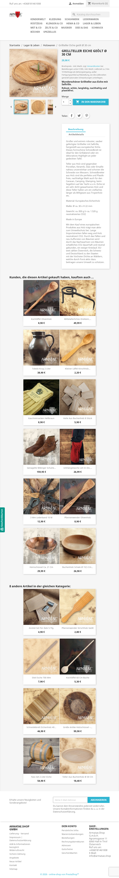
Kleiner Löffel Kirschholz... (77, 368)
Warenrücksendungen (72, 834)
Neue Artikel (15, 861)
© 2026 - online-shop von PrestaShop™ (59, 874)
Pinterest (87, 115)
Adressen (66, 845)
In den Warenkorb (91, 102)
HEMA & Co (72, 23)
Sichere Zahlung (17, 854)
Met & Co (36, 27)
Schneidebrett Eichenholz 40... (41, 727)
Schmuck (97, 27)
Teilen (71, 115)
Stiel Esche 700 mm (41, 677)
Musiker (66, 27)
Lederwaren (91, 19)
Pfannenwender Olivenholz (77, 517)
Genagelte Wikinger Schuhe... (41, 467)
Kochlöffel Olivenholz (41, 319)
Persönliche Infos (70, 830)
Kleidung (55, 19)
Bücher (35, 31)
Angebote (14, 857)
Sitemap (13, 869)
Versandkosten (93, 66)
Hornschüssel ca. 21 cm (41, 567)
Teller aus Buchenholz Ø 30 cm (77, 776)
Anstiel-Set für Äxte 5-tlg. (41, 628)
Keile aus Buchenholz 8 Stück (77, 418)
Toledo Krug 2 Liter (41, 368)
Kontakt (13, 865)
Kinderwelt (38, 19)
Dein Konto (69, 826)
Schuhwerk (72, 19)
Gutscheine (67, 849)
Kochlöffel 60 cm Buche (77, 677)
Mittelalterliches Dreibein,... (77, 319)
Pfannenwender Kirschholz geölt (78, 628)
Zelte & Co (51, 27)
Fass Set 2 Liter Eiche (41, 776)
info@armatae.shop (100, 855)
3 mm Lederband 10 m (41, 517)
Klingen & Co (54, 23)
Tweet (79, 115)
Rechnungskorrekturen (73, 841)
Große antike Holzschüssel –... (77, 727)
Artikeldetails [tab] (76, 134)
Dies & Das (81, 27)
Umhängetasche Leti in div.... (77, 467)
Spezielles (49, 31)
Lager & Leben (92, 23)
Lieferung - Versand (19, 833)
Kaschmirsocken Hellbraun (41, 418)
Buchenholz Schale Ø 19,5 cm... (77, 567)
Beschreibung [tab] (75, 129)
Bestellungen (68, 837)
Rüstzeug (36, 23)
